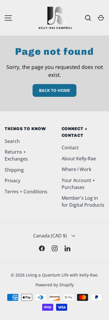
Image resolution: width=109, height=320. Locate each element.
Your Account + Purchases (78, 183)
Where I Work (76, 169)
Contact (70, 147)
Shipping (14, 170)
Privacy (12, 180)
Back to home (54, 90)
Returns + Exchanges (16, 155)
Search (12, 141)
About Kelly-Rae (79, 158)
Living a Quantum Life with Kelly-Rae (61, 275)
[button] (100, 18)
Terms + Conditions (26, 191)
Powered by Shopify (54, 285)
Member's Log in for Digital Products (83, 201)
